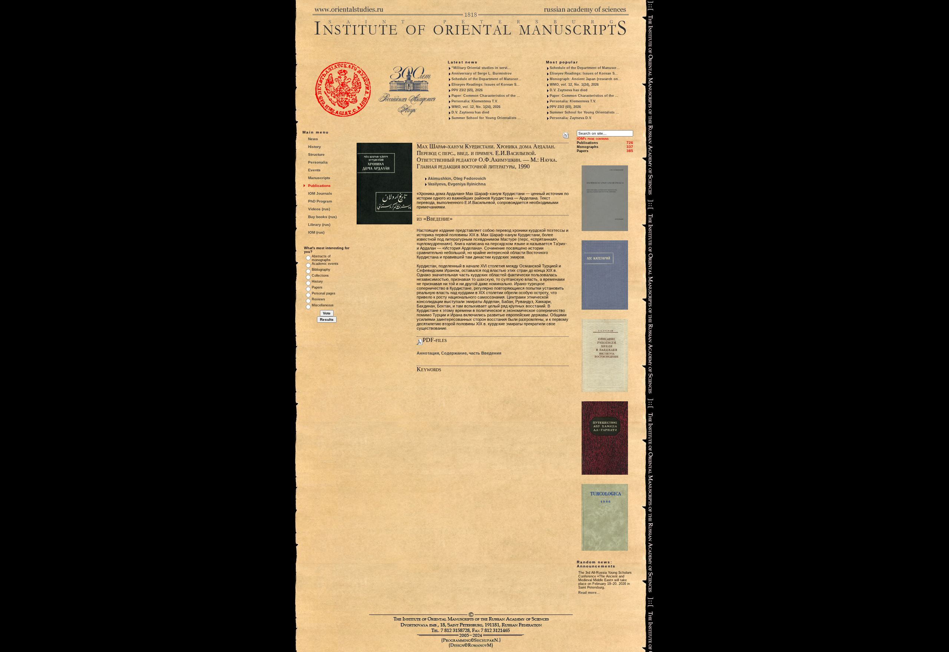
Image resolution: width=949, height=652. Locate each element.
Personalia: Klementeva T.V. (475, 101)
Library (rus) (319, 225)
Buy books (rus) (322, 217)
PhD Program (320, 201)
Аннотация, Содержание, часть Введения (459, 353)
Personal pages (323, 293)
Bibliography (321, 269)
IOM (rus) (316, 232)
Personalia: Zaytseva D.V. (571, 118)
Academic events (325, 264)
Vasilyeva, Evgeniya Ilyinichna (457, 184)
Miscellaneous (323, 305)
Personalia (318, 162)
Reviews (318, 299)
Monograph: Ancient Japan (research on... (585, 79)
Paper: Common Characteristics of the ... (486, 96)
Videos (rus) (319, 209)
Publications (319, 186)
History (314, 147)
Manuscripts (319, 178)
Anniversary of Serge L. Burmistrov (482, 73)
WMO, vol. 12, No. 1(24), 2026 (476, 107)
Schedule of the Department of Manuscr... (487, 79)
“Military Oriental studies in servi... (481, 68)
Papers (317, 287)
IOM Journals (320, 193)
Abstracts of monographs (321, 258)
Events (314, 170)
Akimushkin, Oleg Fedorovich (457, 178)
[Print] (566, 134)
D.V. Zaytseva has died (470, 112)
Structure (316, 154)
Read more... (589, 593)
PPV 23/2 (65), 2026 (467, 90)
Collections (320, 275)
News (313, 139)
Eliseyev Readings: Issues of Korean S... (486, 84)
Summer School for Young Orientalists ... (486, 118)
